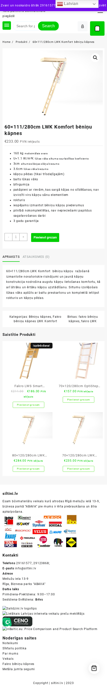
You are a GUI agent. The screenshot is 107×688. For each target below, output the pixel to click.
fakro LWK (89, 321)
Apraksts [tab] (11, 257)
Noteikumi (10, 643)
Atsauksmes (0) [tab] (36, 257)
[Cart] (97, 28)
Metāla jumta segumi (18, 669)
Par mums (10, 653)
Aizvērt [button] (101, 5)
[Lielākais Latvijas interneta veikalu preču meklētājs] (43, 613)
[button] (95, 57)
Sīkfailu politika (14, 648)
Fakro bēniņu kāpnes (18, 664)
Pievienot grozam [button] (28, 404)
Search (48, 26)
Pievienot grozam (45, 237)
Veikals (8, 659)
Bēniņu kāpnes (40, 316)
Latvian (70, 3)
